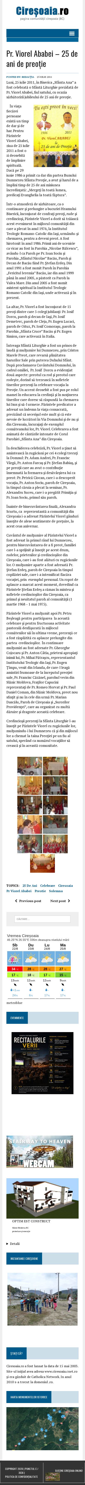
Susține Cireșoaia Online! (69, 1470)
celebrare (47, 885)
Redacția (28, 76)
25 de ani (29, 885)
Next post (58, 901)
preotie (40, 891)
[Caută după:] (42, 918)
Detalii (15, 1243)
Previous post (30, 901)
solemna (56, 891)
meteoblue (14, 1002)
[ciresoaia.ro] (42, 14)
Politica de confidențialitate (21, 1476)
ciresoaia (65, 885)
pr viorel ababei (19, 891)
